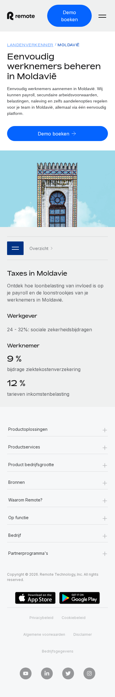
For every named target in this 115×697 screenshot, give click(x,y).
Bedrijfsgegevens (57, 651)
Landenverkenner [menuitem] (30, 45)
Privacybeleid (41, 617)
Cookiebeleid (74, 617)
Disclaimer (82, 634)
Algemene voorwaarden (44, 634)
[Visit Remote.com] (24, 15)
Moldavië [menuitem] (69, 45)
